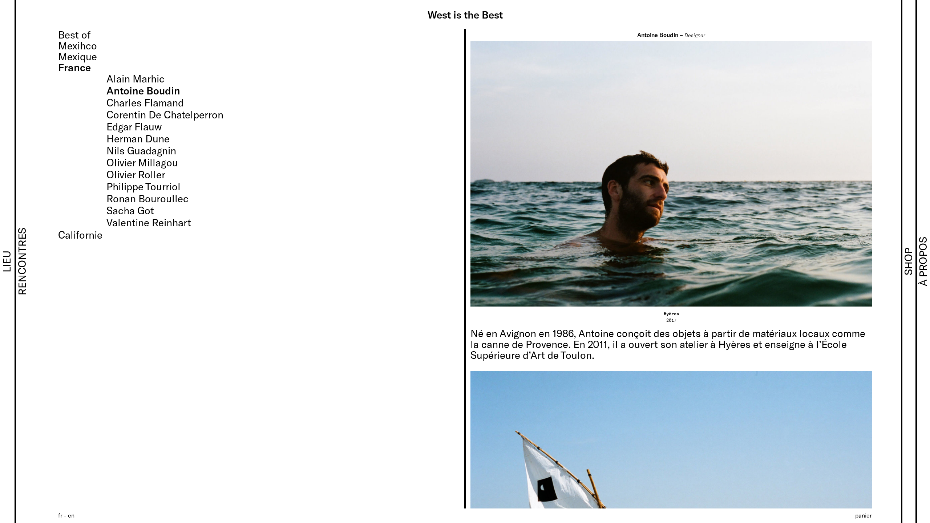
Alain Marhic (135, 78)
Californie (80, 234)
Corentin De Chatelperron (164, 114)
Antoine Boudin (143, 90)
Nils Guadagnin (141, 150)
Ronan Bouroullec (147, 198)
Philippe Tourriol (143, 186)
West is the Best (465, 14)
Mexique (77, 56)
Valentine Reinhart (148, 222)
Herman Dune (138, 138)
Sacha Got (130, 210)
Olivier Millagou (142, 162)
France (74, 67)
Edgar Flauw (134, 126)
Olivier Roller (135, 174)
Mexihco (77, 45)
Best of (74, 34)
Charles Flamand (145, 102)
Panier (863, 515)
